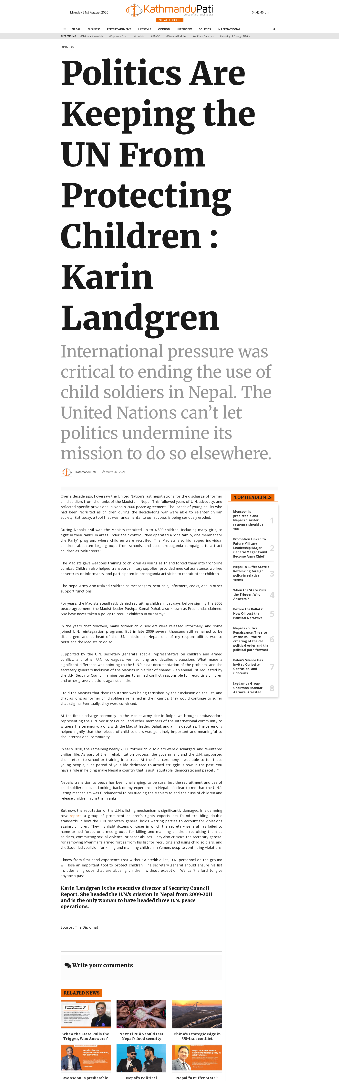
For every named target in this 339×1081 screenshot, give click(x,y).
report (75, 815)
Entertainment (119, 29)
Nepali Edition (169, 20)
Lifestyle (144, 29)
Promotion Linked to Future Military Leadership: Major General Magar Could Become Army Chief (250, 548)
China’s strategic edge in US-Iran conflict (197, 1036)
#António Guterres (203, 36)
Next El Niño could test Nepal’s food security (141, 1036)
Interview (184, 29)
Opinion (164, 29)
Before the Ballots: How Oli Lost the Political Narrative (248, 613)
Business (93, 29)
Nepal (76, 29)
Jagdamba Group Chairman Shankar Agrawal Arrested (247, 687)
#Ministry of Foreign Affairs (235, 36)
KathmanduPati (85, 472)
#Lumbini (139, 36)
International (229, 29)
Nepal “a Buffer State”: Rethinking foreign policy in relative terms (251, 573)
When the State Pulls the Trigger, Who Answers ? (85, 1036)
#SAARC (155, 36)
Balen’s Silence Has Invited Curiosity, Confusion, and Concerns (248, 666)
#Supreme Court (118, 36)
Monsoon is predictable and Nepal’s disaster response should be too (248, 520)
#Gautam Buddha (176, 36)
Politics (205, 29)
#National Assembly (91, 36)
